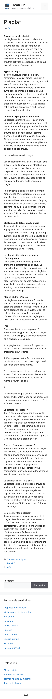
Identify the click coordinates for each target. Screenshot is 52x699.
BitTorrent (9, 643)
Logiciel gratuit (11, 639)
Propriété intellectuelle (15, 607)
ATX (9, 567)
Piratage (8, 630)
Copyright (9, 621)
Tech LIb (18, 5)
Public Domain (11, 625)
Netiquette (9, 616)
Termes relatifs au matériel (17, 679)
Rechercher (9, 580)
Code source (10, 634)
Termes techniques (17, 559)
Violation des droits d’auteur (18, 612)
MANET (11, 563)
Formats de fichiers (13, 674)
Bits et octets (10, 670)
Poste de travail (12, 648)
